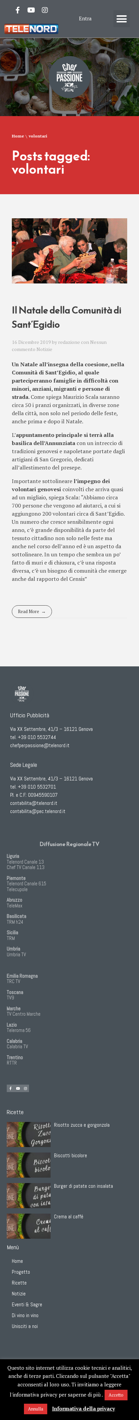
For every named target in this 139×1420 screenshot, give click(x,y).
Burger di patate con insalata (83, 1186)
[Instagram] (45, 10)
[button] (121, 18)
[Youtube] (31, 10)
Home (18, 136)
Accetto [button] (116, 1395)
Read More (28, 611)
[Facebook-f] (18, 10)
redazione (69, 342)
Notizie (44, 349)
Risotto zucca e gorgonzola (82, 1124)
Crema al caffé (68, 1216)
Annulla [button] (35, 1409)
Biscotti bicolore (70, 1155)
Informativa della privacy (83, 1408)
